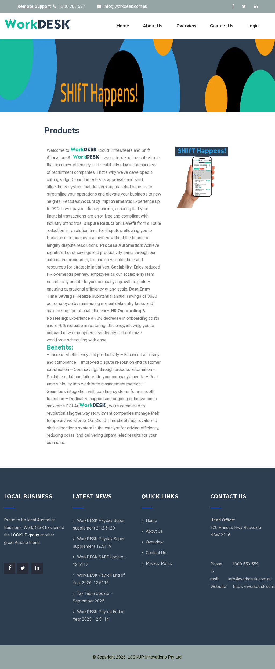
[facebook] (233, 6)
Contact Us (221, 25)
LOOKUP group (25, 535)
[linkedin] (256, 6)
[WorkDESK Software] (37, 24)
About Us (152, 25)
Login (253, 25)
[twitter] (244, 6)
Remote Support (34, 6)
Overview (186, 25)
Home (123, 25)
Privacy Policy (159, 563)
